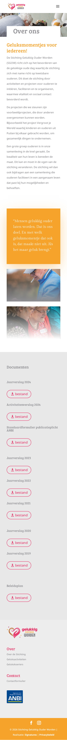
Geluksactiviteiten (16, 659)
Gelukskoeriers (15, 664)
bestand (21, 394)
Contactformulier (16, 681)
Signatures (31, 734)
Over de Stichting (16, 654)
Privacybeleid (46, 734)
